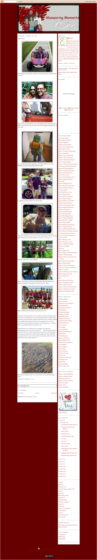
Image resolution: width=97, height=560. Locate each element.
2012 (61, 461)
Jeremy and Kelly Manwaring (65, 207)
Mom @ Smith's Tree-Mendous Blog (67, 252)
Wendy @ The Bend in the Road (66, 289)
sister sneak (61, 510)
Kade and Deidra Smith (64, 222)
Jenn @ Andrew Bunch (64, 194)
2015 (61, 420)
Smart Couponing (62, 351)
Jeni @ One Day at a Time (65, 192)
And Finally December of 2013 (69, 424)
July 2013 (63, 438)
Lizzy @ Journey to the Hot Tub (66, 235)
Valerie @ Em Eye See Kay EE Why (67, 287)
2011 (61, 464)
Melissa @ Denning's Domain (66, 244)
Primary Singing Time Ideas (65, 342)
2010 (61, 466)
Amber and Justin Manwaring (65, 147)
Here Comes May (65, 443)
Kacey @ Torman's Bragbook (65, 218)
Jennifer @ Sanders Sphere (65, 203)
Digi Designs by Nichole (64, 308)
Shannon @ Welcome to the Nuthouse (68, 272)
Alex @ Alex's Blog (63, 138)
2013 (61, 459)
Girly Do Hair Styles (63, 323)
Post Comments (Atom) (31, 396)
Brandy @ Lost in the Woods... (66, 155)
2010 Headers (61, 534)
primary (60, 504)
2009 (61, 469)
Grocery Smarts (62, 325)
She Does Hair (62, 349)
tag (59, 513)
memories (60, 497)
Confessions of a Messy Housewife (67, 166)
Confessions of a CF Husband (65, 303)
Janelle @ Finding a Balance (65, 188)
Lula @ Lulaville (62, 237)
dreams (60, 493)
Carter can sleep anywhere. (65, 489)
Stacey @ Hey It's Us (63, 276)
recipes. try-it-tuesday (63, 508)
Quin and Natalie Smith (64, 263)
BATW (60, 484)
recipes (60, 506)
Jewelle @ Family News (64, 209)
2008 (61, 471)
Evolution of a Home (63, 314)
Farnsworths (61, 181)
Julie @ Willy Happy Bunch (65, 216)
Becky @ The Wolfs (63, 153)
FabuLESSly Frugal (63, 316)
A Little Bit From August (67, 436)
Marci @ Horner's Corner (64, 239)
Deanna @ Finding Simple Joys (66, 170)
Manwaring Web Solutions (65, 331)
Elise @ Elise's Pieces (63, 175)
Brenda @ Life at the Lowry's (65, 157)
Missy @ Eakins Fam (63, 250)
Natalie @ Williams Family (65, 255)
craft (59, 491)
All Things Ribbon (63, 299)
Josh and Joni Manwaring (64, 211)
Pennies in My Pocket (64, 338)
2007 (61, 474)
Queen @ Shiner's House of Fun (66, 261)
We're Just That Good (63, 366)
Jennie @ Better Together (64, 198)
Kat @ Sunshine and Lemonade (66, 224)
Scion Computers (62, 346)
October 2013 (64, 431)
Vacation (60, 517)
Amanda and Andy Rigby (64, 144)
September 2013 (65, 434)
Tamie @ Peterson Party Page (65, 280)
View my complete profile (66, 63)
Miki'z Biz (61, 248)
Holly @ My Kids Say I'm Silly (66, 185)
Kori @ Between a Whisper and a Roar (68, 231)
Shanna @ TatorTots (63, 269)
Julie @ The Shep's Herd (64, 214)
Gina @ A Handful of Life (65, 183)
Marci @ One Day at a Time (65, 242)
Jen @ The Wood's (63, 190)
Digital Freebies (62, 310)
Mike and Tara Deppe (63, 246)
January (63, 422)
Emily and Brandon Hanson (65, 179)
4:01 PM (32, 379)
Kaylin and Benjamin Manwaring (66, 229)
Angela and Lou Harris (64, 149)
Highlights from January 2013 (69, 455)
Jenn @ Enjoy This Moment (65, 196)
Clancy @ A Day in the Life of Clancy (68, 164)
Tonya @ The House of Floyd (65, 282)
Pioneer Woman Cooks (64, 340)
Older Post (54, 393)
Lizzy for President (63, 329)
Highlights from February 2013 (69, 453)
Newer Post (20, 393)
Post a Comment (22, 390)
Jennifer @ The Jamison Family (66, 205)
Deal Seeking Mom (63, 305)
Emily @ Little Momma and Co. (66, 177)
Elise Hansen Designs (63, 312)
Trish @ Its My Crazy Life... (65, 284)
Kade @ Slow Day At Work (65, 220)
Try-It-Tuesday (62, 515)
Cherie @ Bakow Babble (64, 162)
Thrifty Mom (61, 362)
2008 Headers (61, 537)
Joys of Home (61, 327)
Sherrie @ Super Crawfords (65, 274)
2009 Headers (61, 539)
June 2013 (21, 38)
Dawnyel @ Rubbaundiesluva (66, 168)
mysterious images (63, 502)
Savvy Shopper (62, 344)
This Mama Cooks (63, 359)
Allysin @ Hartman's (63, 142)
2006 (61, 476)
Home (37, 393)
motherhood (61, 500)
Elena (71, 38)
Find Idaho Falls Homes (64, 318)
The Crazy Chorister (63, 353)
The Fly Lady (61, 355)
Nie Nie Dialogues (63, 336)
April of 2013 (64, 446)
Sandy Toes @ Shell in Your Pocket (67, 267)
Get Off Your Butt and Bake (65, 321)
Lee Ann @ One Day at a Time (66, 233)
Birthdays (60, 487)
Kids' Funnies (61, 495)
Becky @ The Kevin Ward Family (67, 151)
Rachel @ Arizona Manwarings (66, 265)
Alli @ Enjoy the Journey (64, 140)
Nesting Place (61, 333)
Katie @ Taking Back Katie (65, 226)
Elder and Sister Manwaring (65, 173)
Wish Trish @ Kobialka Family (66, 291)
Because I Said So (62, 301)
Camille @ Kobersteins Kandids (66, 160)
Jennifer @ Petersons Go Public (66, 201)
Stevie (60, 278)
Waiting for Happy (63, 364)
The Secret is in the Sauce (64, 357)
